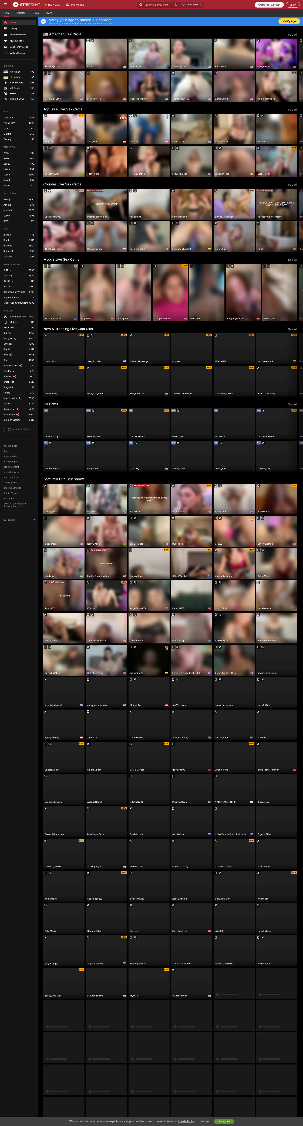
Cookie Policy (186, 1121)
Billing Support (11, 461)
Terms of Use (10, 482)
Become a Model (12, 488)
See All (292, 34)
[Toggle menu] (5, 4)
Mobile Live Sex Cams (61, 259)
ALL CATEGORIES (21, 429)
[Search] (176, 4)
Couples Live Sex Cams (62, 184)
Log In (293, 5)
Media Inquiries (11, 472)
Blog (6, 451)
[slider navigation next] (294, 70)
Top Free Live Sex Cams (62, 109)
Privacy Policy (11, 477)
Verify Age (289, 21)
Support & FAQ (11, 456)
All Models (9, 498)
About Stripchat (11, 446)
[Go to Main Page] (26, 4)
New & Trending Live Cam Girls (68, 329)
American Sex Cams (65, 34)
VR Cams (50, 404)
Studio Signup (11, 493)
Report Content (11, 467)
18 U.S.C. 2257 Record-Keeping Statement (15, 505)
